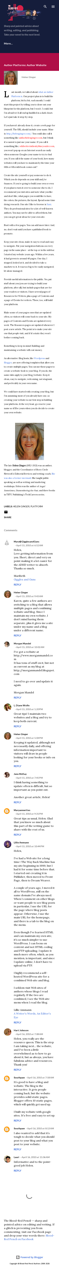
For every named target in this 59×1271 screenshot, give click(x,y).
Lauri (16, 1157)
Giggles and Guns (25, 579)
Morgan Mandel (22, 643)
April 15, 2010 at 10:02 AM (30, 647)
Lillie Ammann (21, 842)
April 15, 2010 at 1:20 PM (29, 709)
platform (36, 506)
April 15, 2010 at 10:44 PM (30, 846)
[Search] (45, 6)
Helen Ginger (21, 506)
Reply (17, 584)
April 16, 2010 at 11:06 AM (36, 1157)
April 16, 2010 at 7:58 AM (40, 1077)
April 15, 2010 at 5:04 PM (29, 738)
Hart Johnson (21, 1030)
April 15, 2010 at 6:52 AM (29, 545)
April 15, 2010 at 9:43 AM (29, 596)
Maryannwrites (22, 810)
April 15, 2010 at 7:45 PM (29, 777)
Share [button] (7, 517)
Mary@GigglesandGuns (26, 541)
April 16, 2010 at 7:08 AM (29, 1034)
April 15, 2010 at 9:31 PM (29, 813)
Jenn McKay (20, 774)
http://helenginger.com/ (19, 133)
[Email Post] (6, 513)
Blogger (8, 362)
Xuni (49, 204)
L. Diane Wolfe (22, 705)
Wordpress (39, 358)
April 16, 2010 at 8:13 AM (40, 1128)
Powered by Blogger (31, 1257)
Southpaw (19, 1077)
